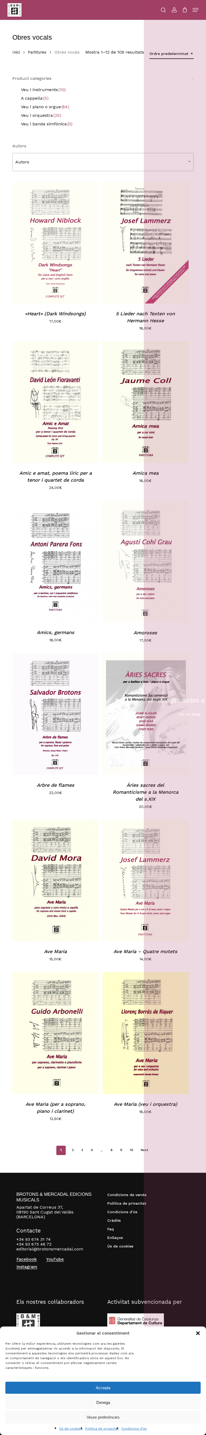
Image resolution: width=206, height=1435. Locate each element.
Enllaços (115, 1237)
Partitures (37, 52)
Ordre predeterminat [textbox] (168, 53)
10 (131, 1150)
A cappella (35, 98)
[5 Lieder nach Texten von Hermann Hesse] (145, 243)
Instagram (26, 1266)
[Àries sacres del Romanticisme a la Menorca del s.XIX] (145, 714)
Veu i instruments (43, 89)
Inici (16, 52)
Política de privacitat (102, 1428)
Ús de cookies (71, 1428)
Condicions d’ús (134, 1428)
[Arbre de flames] (55, 714)
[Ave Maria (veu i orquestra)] (145, 1033)
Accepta (103, 1387)
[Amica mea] (145, 402)
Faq (110, 1229)
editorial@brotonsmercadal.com (49, 1249)
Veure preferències (103, 1417)
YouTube (55, 1259)
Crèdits (114, 1220)
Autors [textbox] (22, 161)
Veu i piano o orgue (45, 106)
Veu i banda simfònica (46, 123)
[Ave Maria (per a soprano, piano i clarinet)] (55, 1033)
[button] (198, 1333)
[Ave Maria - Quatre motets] (145, 880)
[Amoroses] (145, 561)
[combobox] (171, 54)
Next (144, 1150)
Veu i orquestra (41, 115)
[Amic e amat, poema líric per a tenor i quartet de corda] (55, 402)
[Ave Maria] (55, 880)
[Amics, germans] (55, 561)
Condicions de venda (126, 1195)
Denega (103, 1402)
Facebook (26, 1259)
